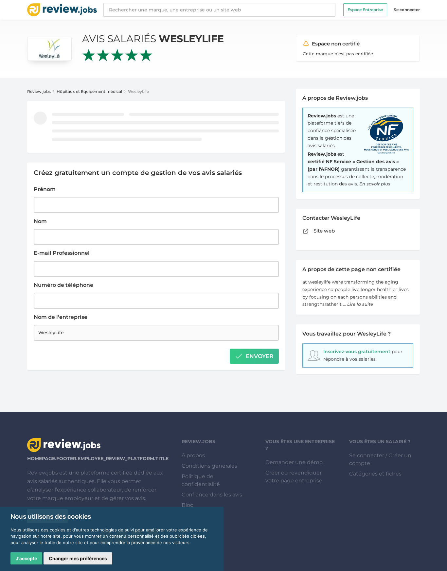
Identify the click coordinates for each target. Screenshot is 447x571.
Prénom (45, 189)
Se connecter (407, 9)
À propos (193, 455)
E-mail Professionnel (62, 253)
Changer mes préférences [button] (78, 558)
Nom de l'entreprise (60, 317)
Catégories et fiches (375, 474)
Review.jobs (39, 91)
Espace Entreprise (365, 9)
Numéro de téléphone (63, 285)
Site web (323, 231)
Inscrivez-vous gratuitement (356, 352)
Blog (188, 505)
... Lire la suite (358, 304)
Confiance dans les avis (212, 495)
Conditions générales (209, 466)
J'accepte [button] (26, 558)
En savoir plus (374, 183)
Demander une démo (294, 462)
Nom (40, 221)
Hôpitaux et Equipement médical (89, 91)
